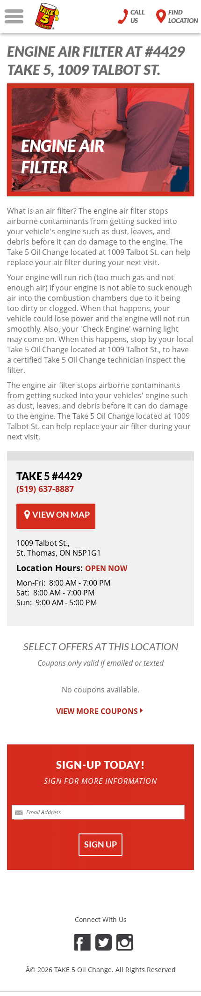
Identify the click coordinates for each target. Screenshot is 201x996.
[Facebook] (82, 942)
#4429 (49, 476)
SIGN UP (100, 844)
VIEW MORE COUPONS (97, 711)
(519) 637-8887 (45, 488)
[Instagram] (124, 942)
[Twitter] (103, 942)
